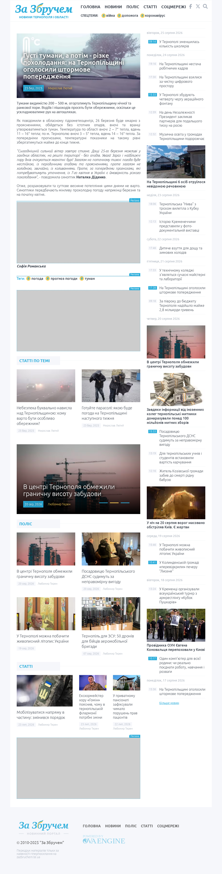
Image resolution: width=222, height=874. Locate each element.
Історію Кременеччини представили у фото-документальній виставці (179, 226)
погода (37, 278)
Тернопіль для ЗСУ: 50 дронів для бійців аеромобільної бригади (108, 641)
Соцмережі (173, 7)
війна (110, 15)
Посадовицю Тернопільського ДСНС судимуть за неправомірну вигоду (108, 576)
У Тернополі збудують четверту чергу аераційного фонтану (181, 99)
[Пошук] (205, 6)
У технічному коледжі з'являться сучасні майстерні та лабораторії (182, 274)
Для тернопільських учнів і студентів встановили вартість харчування (180, 457)
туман (90, 278)
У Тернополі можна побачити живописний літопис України (177, 549)
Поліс (132, 7)
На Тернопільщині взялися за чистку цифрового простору (180, 81)
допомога (130, 15)
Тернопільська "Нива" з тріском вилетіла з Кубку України (179, 208)
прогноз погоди (64, 278)
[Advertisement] (78, 232)
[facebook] (190, 7)
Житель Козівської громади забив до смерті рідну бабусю (181, 475)
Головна (90, 7)
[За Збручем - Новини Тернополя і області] (43, 9)
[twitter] (198, 7)
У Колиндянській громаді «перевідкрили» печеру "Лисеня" (179, 567)
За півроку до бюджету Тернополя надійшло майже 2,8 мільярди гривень (181, 305)
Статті (150, 7)
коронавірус (155, 15)
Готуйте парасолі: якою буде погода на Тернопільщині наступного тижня (107, 413)
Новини (113, 7)
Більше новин (169, 703)
